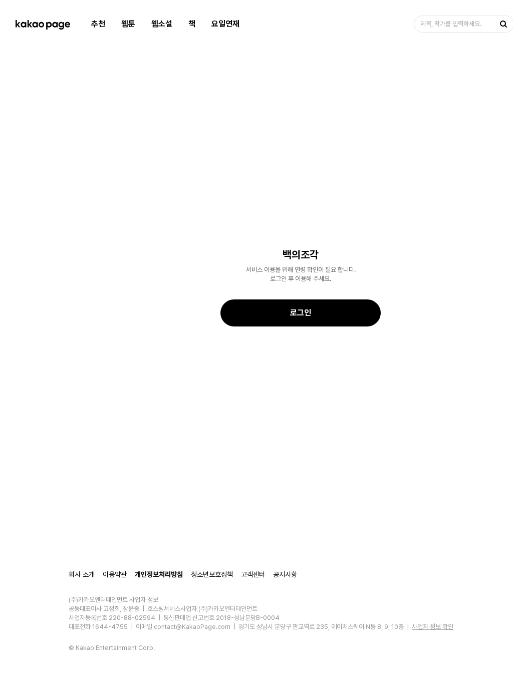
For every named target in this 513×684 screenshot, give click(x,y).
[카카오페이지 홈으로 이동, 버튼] (42, 24)
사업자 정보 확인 (432, 626)
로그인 (300, 312)
